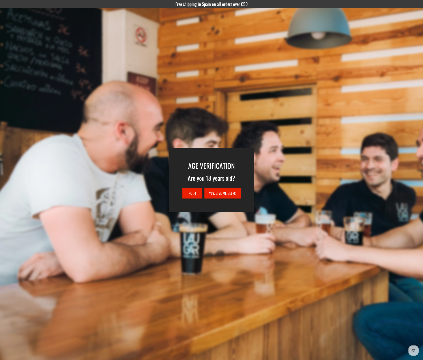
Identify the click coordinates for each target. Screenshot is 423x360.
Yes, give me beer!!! (222, 193)
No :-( (192, 193)
